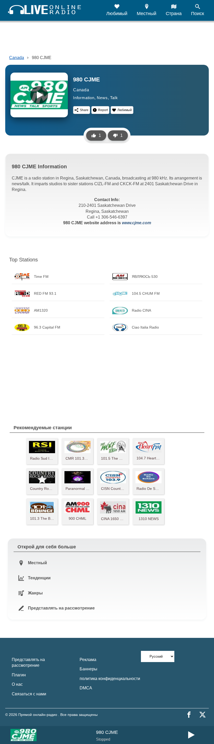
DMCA (86, 688)
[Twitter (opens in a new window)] (202, 714)
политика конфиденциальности (110, 678)
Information (83, 97)
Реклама (88, 659)
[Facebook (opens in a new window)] (189, 714)
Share (84, 110)
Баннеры (88, 669)
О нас (17, 684)
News (102, 97)
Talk (114, 97)
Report (103, 110)
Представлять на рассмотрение (28, 662)
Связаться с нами (29, 694)
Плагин (19, 675)
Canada (16, 57)
